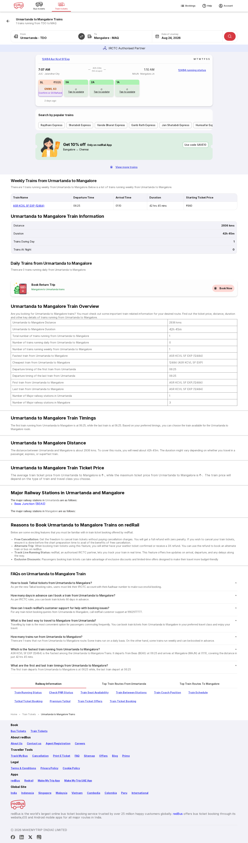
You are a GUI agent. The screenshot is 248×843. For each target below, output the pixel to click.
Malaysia (61, 792)
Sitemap (89, 755)
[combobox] (46, 36)
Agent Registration (58, 743)
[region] (124, 80)
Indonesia (27, 792)
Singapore (44, 792)
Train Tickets (39, 731)
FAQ (77, 755)
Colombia (111, 792)
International (140, 792)
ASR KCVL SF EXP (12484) (28, 205)
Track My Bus (19, 755)
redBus (15, 780)
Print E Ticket (61, 755)
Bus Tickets (18, 731)
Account (228, 5)
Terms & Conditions (23, 768)
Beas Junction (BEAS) (29, 504)
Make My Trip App (49, 780)
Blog (115, 755)
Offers (103, 755)
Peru (124, 792)
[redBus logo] (19, 6)
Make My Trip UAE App (78, 780)
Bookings (190, 5)
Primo (126, 755)
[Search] (230, 36)
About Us (17, 743)
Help (209, 5)
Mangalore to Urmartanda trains (48, 289)
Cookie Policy (71, 768)
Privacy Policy (49, 768)
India (14, 792)
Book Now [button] (225, 288)
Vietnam (77, 792)
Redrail (28, 780)
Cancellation (40, 755)
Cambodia (93, 792)
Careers (80, 743)
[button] (81, 36)
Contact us (34, 743)
